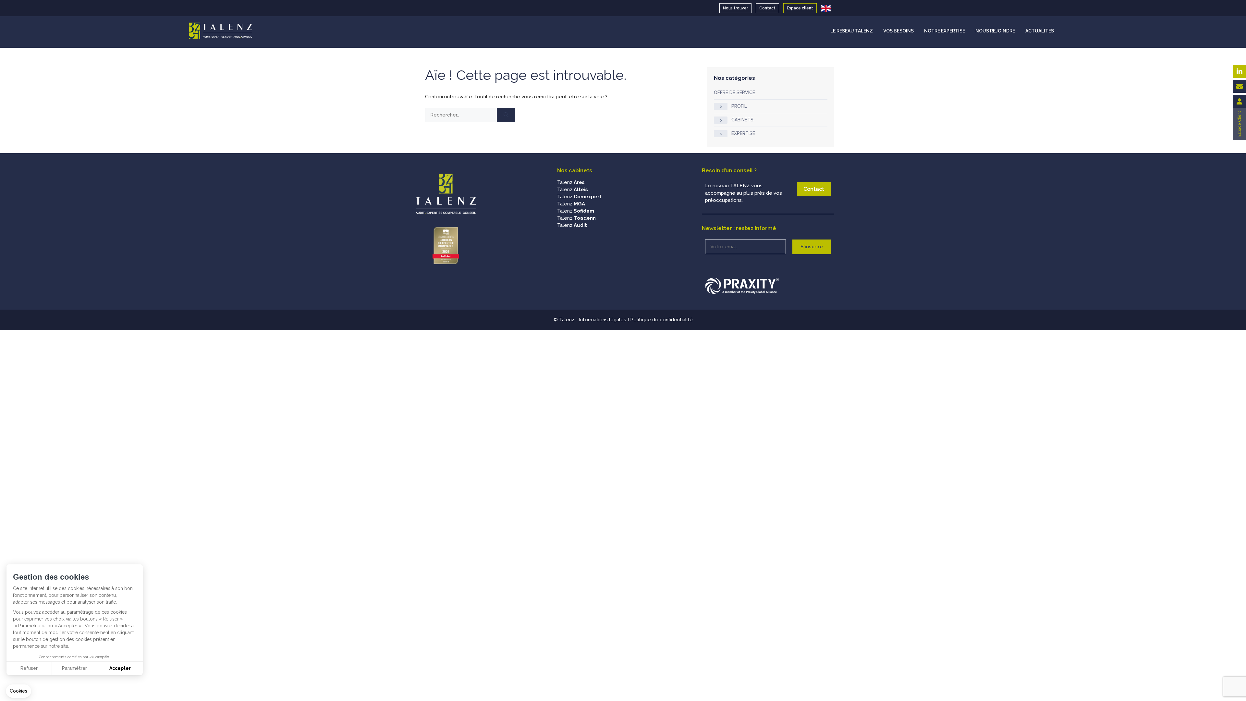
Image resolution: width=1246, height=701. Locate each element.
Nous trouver (735, 8)
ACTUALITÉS (1039, 30)
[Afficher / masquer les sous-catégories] (720, 106)
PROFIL (739, 106)
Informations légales (602, 320)
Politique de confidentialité (661, 320)
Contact (767, 8)
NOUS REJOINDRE (995, 30)
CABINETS (742, 119)
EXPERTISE (743, 133)
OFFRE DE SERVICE (734, 92)
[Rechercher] (506, 115)
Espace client (800, 8)
